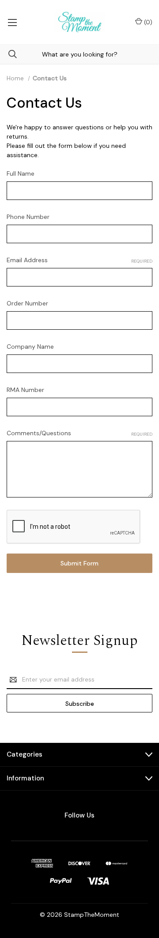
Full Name (20, 173)
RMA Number (25, 390)
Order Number (27, 303)
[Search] (8, 54)
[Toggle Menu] (12, 22)
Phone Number (28, 217)
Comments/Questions (79, 433)
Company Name (30, 346)
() (147, 22)
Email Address (79, 260)
